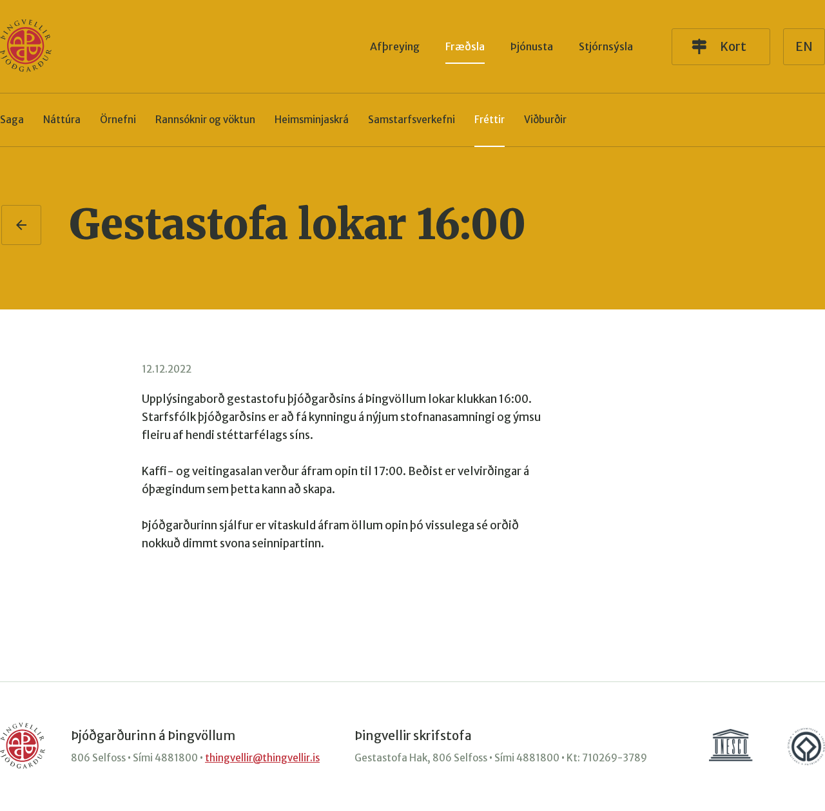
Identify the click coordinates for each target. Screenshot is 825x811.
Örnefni (118, 119)
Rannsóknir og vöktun (205, 119)
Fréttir (489, 119)
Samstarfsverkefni (411, 119)
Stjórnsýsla (606, 46)
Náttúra (62, 119)
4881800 (176, 758)
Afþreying (395, 46)
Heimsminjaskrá (312, 119)
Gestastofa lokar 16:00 (297, 224)
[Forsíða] (26, 46)
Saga (12, 119)
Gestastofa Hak (390, 758)
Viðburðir (545, 119)
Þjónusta (531, 46)
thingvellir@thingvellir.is (262, 758)
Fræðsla (465, 46)
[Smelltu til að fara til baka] (21, 225)
